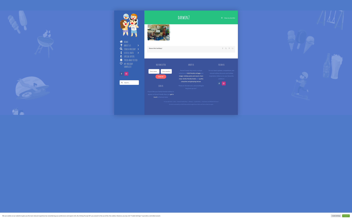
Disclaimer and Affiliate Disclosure (210, 101)
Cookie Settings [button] (336, 216)
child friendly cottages (194, 73)
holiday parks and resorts (192, 76)
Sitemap (191, 101)
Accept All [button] (346, 216)
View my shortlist (229, 18)
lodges (181, 76)
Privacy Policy (197, 104)
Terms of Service (206, 104)
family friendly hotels (189, 79)
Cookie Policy (197, 101)
